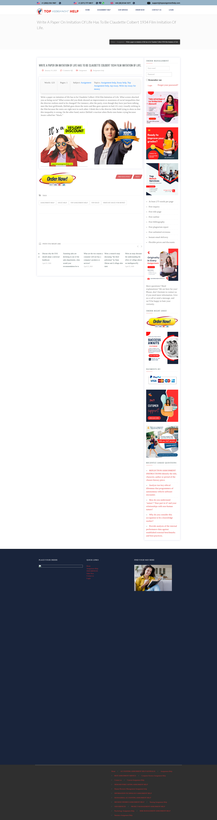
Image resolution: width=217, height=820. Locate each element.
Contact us (90, 576)
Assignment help (108, 82)
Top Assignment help (79, 203)
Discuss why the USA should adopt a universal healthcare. (68, 257)
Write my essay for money (114, 203)
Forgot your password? (168, 85)
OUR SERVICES (92, 571)
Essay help (121, 82)
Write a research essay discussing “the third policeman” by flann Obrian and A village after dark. (131, 260)
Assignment (83, 70)
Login (150, 85)
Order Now (90, 573)
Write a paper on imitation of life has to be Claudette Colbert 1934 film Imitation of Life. (90, 65)
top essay (114, 86)
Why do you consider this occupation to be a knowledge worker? (159, 517)
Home (89, 566)
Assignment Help (92, 569)
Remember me (155, 80)
